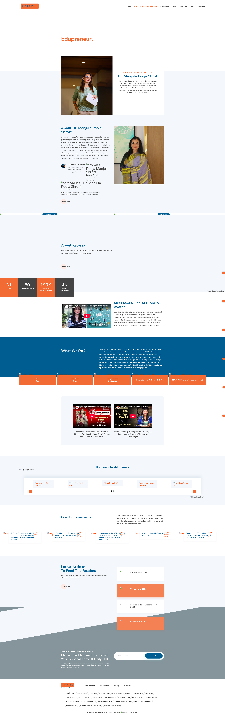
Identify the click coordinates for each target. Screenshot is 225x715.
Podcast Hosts (93, 693)
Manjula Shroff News (71, 705)
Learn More (66, 201)
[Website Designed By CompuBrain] (129, 712)
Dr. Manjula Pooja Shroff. (113, 712)
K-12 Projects (164, 6)
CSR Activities (105, 686)
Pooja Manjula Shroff (110, 697)
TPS (135, 6)
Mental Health (149, 693)
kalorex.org (163, 215)
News (174, 6)
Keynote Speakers (117, 693)
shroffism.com (50, 215)
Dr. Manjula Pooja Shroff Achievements (90, 705)
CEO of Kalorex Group (124, 697)
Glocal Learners (90, 686)
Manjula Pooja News (151, 697)
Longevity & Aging (70, 697)
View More (66, 587)
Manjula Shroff (98, 697)
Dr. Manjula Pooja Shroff (84, 697)
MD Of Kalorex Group (138, 697)
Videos (192, 6)
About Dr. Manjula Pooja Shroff (143, 701)
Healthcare (128, 693)
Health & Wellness (138, 693)
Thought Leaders (82, 693)
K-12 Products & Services (148, 6)
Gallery (116, 686)
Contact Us (201, 6)
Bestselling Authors (104, 693)
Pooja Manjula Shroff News (104, 701)
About (129, 6)
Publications (183, 6)
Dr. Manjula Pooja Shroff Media (112, 705)
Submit (153, 656)
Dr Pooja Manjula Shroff (72, 701)
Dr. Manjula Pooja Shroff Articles (123, 701)
